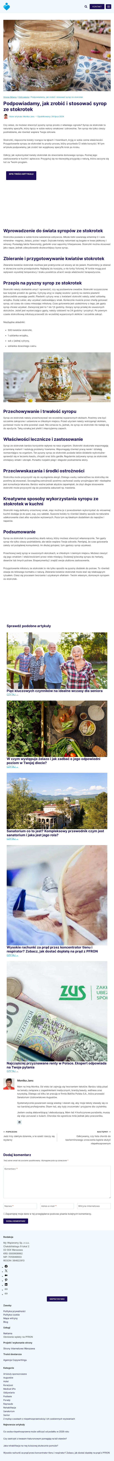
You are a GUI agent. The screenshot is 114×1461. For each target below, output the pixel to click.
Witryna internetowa (89, 1206)
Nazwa (8, 1206)
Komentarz (11, 1168)
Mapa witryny (10, 1318)
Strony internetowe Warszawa (19, 1348)
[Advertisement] (57, 202)
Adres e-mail (48, 1206)
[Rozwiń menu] (108, 6)
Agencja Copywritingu (15, 1360)
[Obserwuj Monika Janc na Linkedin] (19, 1122)
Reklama (7, 1333)
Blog (5, 1321)
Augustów (8, 1377)
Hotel (6, 1381)
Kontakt (97, 6)
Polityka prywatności (14, 1311)
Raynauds (8, 1404)
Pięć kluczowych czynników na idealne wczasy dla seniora (55, 691)
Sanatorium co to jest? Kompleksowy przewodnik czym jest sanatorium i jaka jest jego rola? (55, 833)
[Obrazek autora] (5, 116)
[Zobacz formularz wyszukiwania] (86, 6)
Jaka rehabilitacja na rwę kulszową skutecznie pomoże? (30, 1445)
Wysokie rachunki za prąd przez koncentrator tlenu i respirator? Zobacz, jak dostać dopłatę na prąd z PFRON (52, 949)
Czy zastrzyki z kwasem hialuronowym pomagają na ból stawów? (35, 1438)
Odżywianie (9, 1392)
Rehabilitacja (9, 1407)
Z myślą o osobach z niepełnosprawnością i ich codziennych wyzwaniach (39, 1418)
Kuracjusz (8, 1385)
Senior (6, 1415)
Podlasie (7, 1396)
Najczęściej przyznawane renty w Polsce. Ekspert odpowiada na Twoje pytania (56, 1065)
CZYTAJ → (12, 694)
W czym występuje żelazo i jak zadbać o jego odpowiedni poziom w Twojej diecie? (53, 761)
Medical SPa (9, 1389)
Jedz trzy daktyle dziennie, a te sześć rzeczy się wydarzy (29, 1136)
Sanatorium (9, 1411)
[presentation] (57, 660)
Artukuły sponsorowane (15, 1374)
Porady (6, 1400)
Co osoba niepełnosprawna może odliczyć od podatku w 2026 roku (36, 1431)
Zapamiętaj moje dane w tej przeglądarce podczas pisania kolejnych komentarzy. (48, 1213)
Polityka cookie (11, 1314)
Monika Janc (29, 116)
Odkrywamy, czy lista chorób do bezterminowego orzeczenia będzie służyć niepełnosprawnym (88, 1138)
